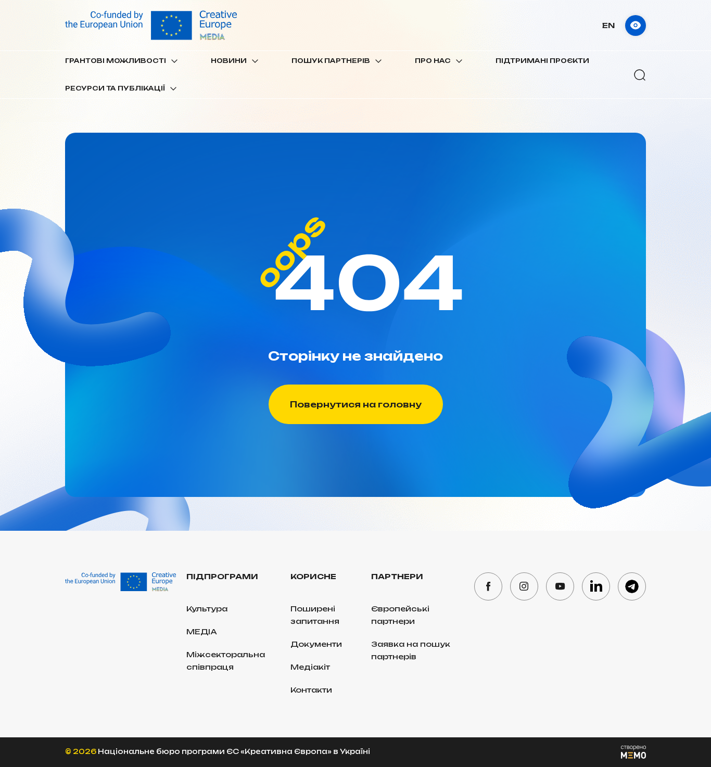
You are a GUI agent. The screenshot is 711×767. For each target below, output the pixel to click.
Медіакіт (310, 666)
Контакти (311, 689)
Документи (316, 644)
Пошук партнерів (330, 61)
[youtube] (560, 586)
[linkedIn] (596, 586)
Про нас (433, 61)
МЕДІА (201, 631)
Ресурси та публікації (115, 88)
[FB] (488, 586)
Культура (206, 608)
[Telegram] (632, 586)
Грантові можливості (115, 61)
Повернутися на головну (356, 404)
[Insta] (524, 586)
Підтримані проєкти (542, 61)
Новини (229, 61)
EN (608, 25)
